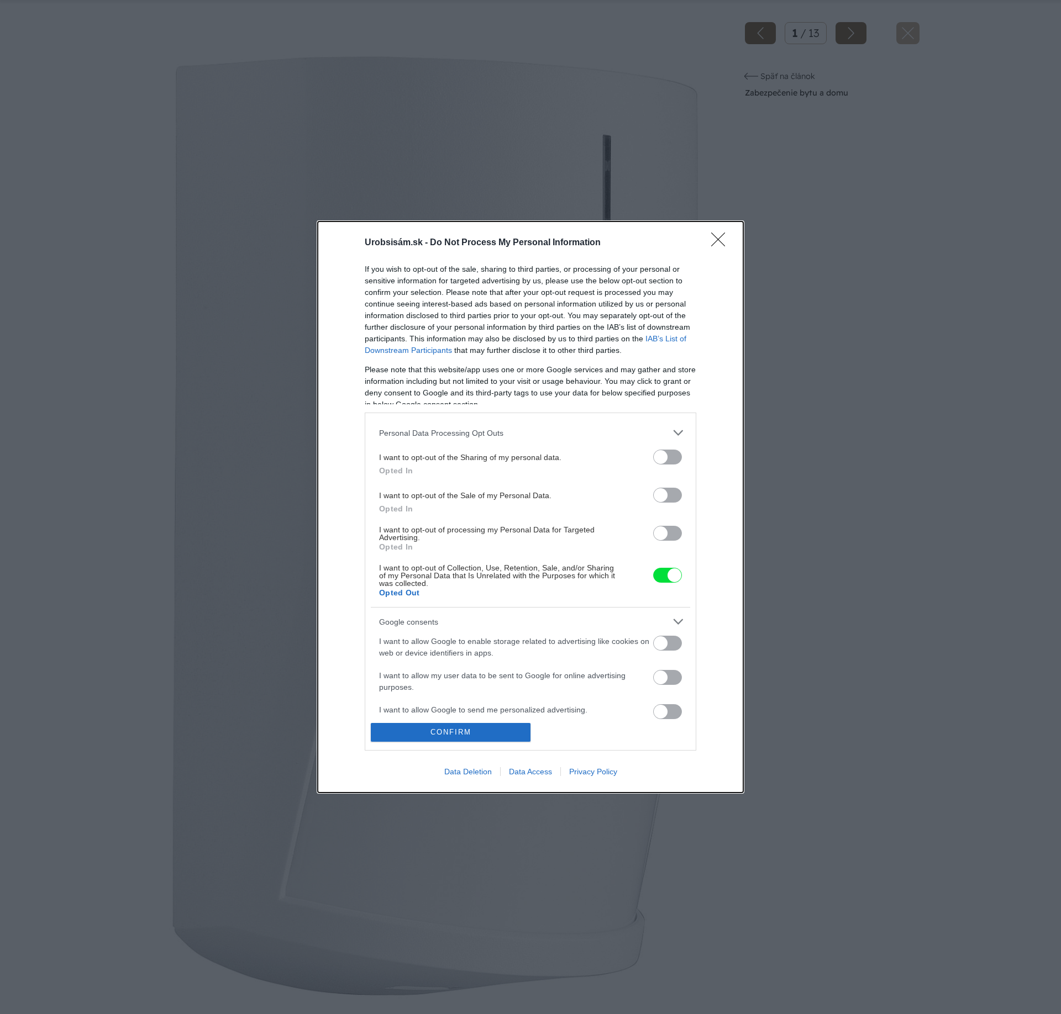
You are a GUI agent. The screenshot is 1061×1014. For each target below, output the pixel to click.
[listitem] (530, 433)
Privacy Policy (593, 771)
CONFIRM (450, 732)
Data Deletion (468, 771)
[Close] (721, 243)
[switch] (667, 457)
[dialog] (530, 507)
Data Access (530, 771)
